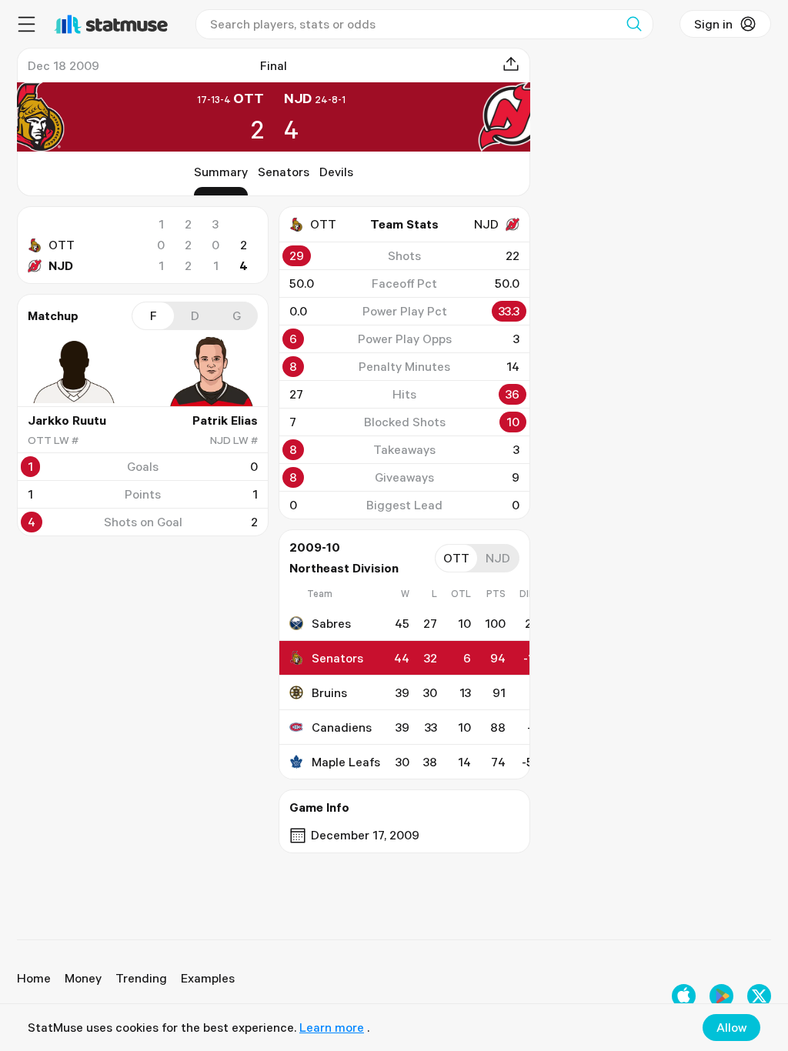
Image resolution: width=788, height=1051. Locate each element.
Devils (336, 171)
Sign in (713, 23)
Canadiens (342, 727)
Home (34, 977)
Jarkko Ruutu (67, 420)
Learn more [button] (331, 1027)
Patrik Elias (225, 420)
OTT (61, 244)
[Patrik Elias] (211, 371)
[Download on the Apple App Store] (684, 996)
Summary (221, 171)
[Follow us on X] (759, 996)
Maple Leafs (346, 761)
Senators (283, 171)
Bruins (329, 692)
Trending (141, 977)
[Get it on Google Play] (721, 996)
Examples (208, 977)
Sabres (331, 623)
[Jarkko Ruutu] (74, 371)
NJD (60, 265)
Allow (731, 1027)
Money (83, 977)
